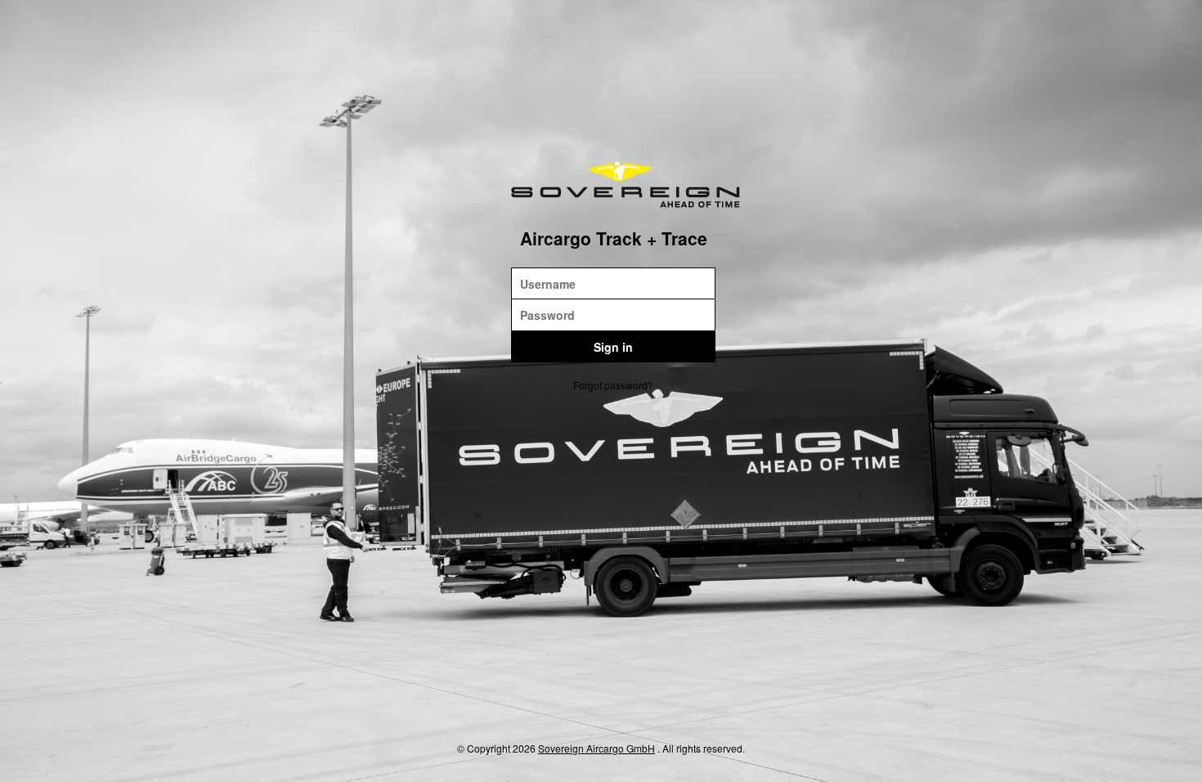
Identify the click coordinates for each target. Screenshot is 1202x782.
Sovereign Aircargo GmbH (596, 748)
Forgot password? (613, 385)
